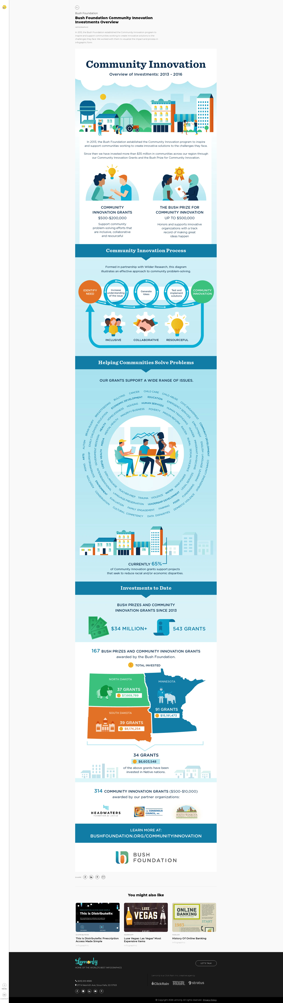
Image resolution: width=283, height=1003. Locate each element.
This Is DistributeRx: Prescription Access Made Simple (97, 940)
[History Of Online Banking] (194, 931)
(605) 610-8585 (84, 981)
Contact (4, 999)
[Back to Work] (77, 7)
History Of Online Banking (189, 938)
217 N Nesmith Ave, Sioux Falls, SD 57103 (96, 985)
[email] (103, 877)
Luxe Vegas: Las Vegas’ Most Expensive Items (142, 940)
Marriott (128, 935)
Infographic (81, 27)
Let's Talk (206, 963)
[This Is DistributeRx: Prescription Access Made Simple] (98, 931)
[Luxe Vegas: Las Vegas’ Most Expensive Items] (146, 931)
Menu (4, 989)
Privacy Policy (210, 1000)
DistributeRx (82, 935)
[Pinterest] (97, 877)
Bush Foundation (86, 13)
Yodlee (176, 935)
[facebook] (85, 877)
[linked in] (91, 877)
